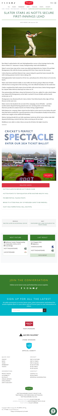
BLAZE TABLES (34, 366)
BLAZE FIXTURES (34, 364)
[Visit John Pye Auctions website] (29, 324)
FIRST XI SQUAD (34, 363)
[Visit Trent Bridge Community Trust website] (29, 346)
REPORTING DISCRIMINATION (38, 377)
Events (41, 6)
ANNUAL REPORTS (7, 379)
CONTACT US (33, 373)
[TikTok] (14, 3)
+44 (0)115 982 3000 (35, 399)
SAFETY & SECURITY (7, 382)
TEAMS (3, 363)
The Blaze (34, 6)
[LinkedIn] (9, 3)
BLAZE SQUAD (34, 368)
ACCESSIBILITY (5, 375)
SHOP (28, 6)
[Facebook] (2, 3)
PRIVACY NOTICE (6, 373)
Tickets (14, 6)
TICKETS (4, 366)
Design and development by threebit (19, 411)
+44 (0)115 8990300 (33, 403)
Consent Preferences (13, 409)
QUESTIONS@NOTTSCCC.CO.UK (36, 401)
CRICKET (4, 359)
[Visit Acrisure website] (29, 335)
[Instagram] (7, 3)
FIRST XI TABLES (34, 361)
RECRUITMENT (34, 375)
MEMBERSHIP (5, 364)
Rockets (48, 6)
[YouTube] (12, 3)
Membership (21, 6)
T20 (9, 6)
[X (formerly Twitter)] (4, 3)
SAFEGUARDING (6, 381)
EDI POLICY (5, 377)
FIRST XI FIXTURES (35, 359)
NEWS (3, 361)
